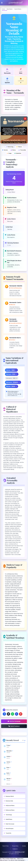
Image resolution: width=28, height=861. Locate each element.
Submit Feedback (15, 726)
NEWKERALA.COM (19, 852)
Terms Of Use (5, 846)
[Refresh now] (24, 740)
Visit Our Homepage (15, 721)
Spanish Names (18, 9)
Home (3, 9)
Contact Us (15, 848)
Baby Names (9, 9)
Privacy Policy (15, 846)
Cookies (24, 846)
